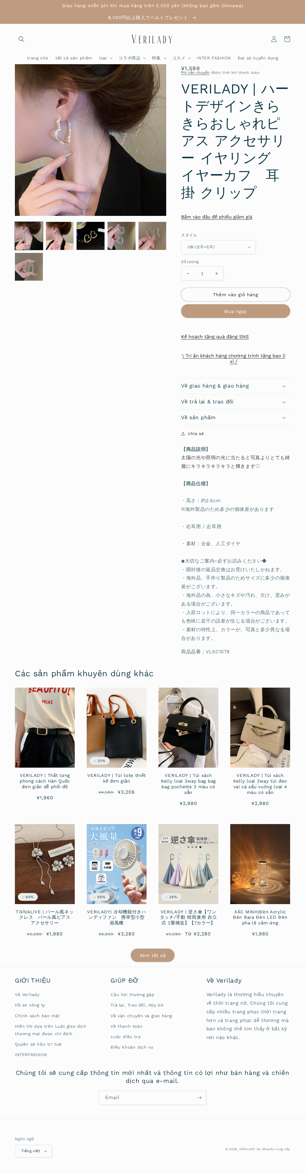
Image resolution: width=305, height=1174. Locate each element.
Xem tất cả (153, 955)
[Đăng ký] (199, 1098)
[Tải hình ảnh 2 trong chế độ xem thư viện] (60, 236)
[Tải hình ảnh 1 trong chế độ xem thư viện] (29, 236)
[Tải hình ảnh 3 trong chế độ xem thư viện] (91, 236)
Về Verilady (27, 994)
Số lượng (190, 261)
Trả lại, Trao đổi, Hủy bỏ (137, 1005)
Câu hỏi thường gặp (132, 994)
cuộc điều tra (126, 1036)
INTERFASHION (31, 1054)
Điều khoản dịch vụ (132, 1047)
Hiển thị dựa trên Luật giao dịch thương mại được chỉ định (50, 1030)
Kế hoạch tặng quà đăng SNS (215, 336)
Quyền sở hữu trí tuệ (38, 1044)
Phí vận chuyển (195, 72)
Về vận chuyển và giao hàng (141, 1015)
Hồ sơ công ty (30, 1005)
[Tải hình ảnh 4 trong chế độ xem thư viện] (122, 236)
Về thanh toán (126, 1026)
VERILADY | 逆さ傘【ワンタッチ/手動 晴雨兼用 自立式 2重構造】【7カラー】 (188, 917)
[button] (21, 39)
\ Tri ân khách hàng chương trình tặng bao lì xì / (233, 358)
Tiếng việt (30, 1151)
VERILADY (247, 1149)
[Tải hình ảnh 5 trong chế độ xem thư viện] (152, 236)
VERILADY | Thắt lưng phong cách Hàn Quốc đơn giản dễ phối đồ (45, 781)
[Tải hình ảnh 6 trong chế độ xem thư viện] (29, 267)
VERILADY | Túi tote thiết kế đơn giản (116, 778)
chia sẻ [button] (196, 433)
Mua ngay (235, 311)
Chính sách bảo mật (37, 1015)
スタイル (189, 235)
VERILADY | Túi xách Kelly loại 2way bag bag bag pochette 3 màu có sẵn (188, 784)
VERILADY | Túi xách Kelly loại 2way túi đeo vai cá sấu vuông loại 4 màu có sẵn (260, 784)
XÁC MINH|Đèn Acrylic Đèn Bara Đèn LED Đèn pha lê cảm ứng (260, 917)
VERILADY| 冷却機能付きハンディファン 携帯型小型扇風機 (116, 917)
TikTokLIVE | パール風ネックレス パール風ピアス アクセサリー (45, 917)
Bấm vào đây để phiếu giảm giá (216, 217)
